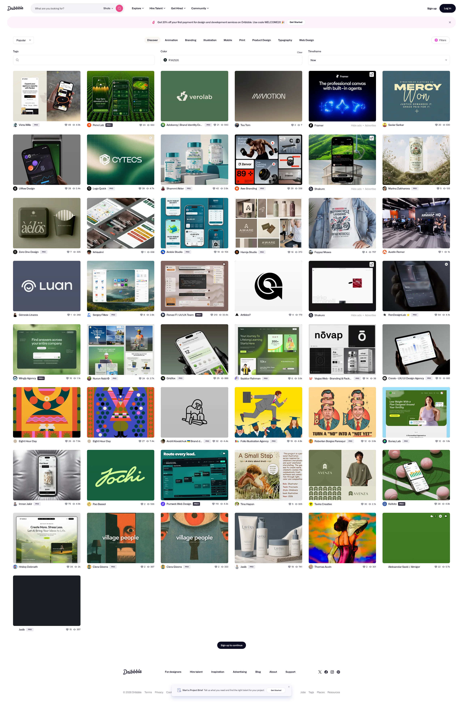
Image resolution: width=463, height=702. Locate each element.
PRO (36, 125)
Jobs (303, 692)
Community (198, 8)
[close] (450, 22)
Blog (258, 671)
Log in (447, 8)
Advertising (240, 671)
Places (321, 692)
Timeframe (314, 51)
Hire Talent (156, 8)
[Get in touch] (59, 115)
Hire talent (196, 671)
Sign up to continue (231, 645)
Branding (190, 40)
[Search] (119, 8)
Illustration (209, 40)
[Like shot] (74, 115)
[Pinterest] (338, 671)
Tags (15, 51)
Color (164, 51)
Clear (299, 52)
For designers (173, 671)
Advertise (370, 125)
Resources (334, 692)
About (273, 671)
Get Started (296, 22)
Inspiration (217, 671)
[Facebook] (326, 671)
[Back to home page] (15, 8)
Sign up (432, 8)
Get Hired (177, 8)
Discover (152, 40)
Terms (148, 692)
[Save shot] (66, 115)
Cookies (171, 692)
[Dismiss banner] (289, 687)
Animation (171, 40)
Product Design (261, 40)
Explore (136, 8)
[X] (320, 671)
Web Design (306, 40)
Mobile (228, 40)
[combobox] (66, 8)
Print (242, 40)
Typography (285, 40)
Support (290, 671)
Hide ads (356, 125)
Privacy (159, 692)
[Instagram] (332, 671)
